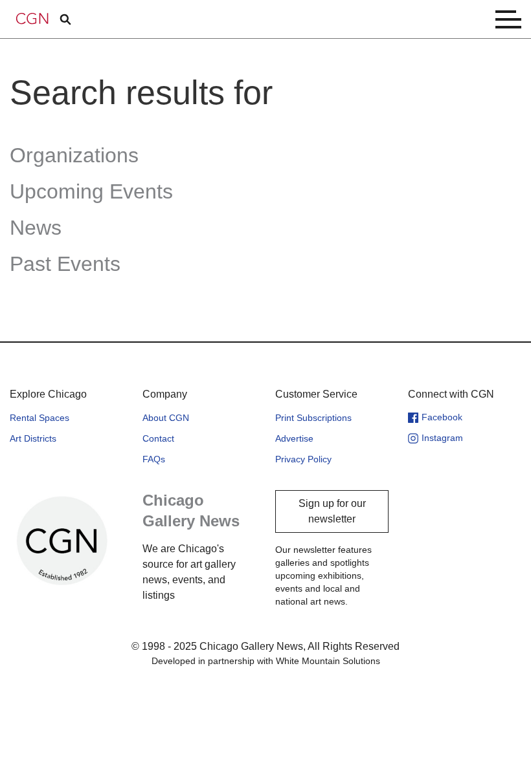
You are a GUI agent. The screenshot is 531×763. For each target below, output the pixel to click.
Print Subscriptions (313, 417)
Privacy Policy (303, 459)
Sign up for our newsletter (332, 511)
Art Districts (33, 438)
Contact (158, 438)
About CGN (165, 417)
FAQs (153, 459)
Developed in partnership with (266, 661)
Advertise (294, 438)
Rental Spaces (39, 417)
